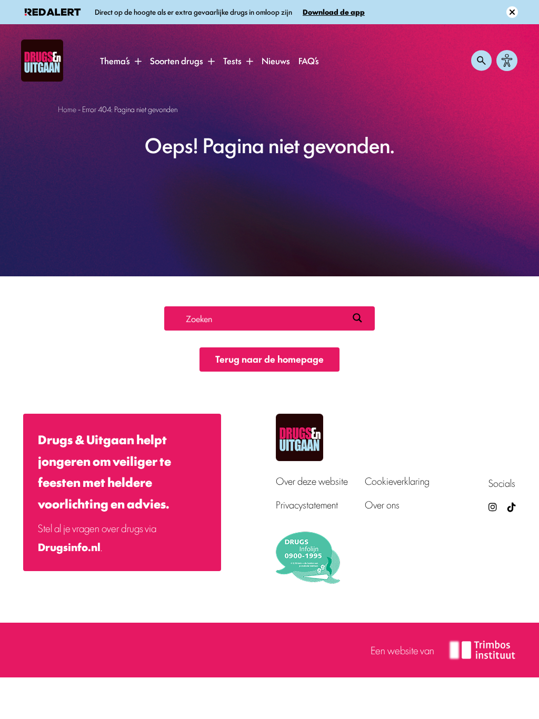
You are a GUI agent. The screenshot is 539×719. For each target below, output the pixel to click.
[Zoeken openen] (481, 60)
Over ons (382, 504)
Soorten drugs (176, 60)
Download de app (334, 12)
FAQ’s (308, 60)
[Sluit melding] (512, 12)
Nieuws (276, 60)
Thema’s (115, 60)
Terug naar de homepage (269, 358)
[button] (138, 61)
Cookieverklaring (397, 481)
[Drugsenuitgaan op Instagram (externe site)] (492, 507)
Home (67, 108)
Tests (232, 60)
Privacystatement (307, 504)
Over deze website (312, 481)
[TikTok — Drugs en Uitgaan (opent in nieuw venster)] (510, 507)
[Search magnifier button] (357, 318)
